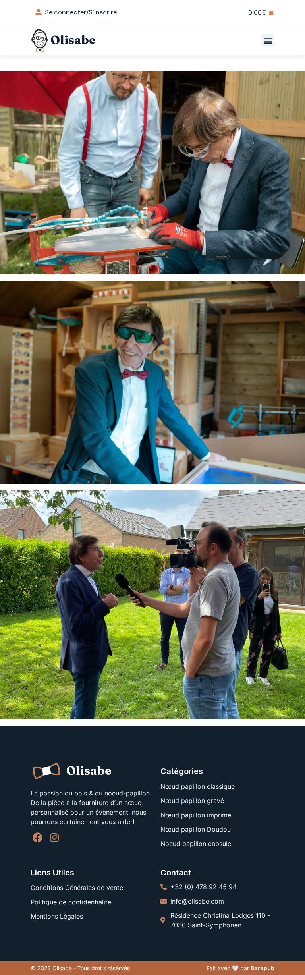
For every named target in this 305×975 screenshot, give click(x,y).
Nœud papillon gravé (192, 801)
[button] (267, 40)
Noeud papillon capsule (195, 844)
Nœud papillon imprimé (195, 815)
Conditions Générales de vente (77, 888)
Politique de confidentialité (71, 902)
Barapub (262, 968)
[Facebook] (37, 837)
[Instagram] (55, 837)
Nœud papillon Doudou (195, 829)
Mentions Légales (57, 916)
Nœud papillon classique (197, 786)
